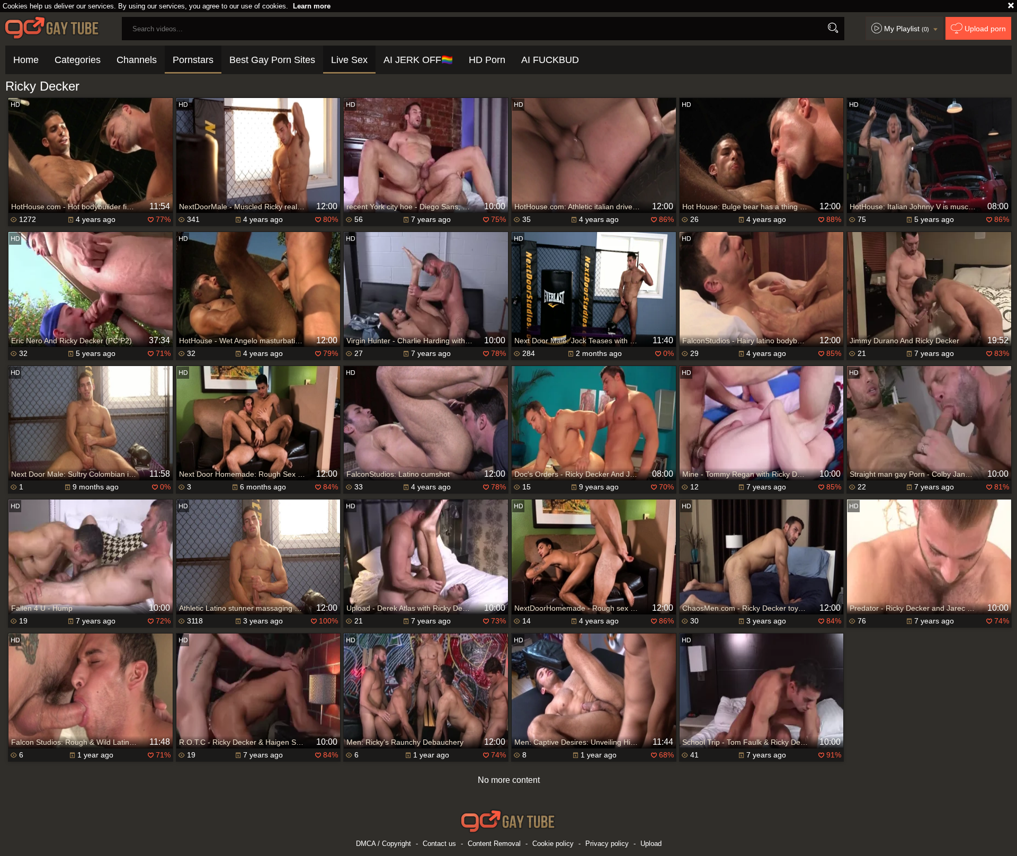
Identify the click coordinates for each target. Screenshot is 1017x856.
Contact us (439, 843)
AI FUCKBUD (550, 60)
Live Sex (349, 60)
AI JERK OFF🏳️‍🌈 (418, 60)
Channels (137, 60)
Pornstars (193, 60)
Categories (78, 60)
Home (26, 60)
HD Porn (487, 60)
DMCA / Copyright (383, 843)
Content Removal (494, 843)
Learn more (312, 6)
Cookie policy (553, 843)
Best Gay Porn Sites (272, 60)
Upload (651, 843)
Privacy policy (607, 843)
